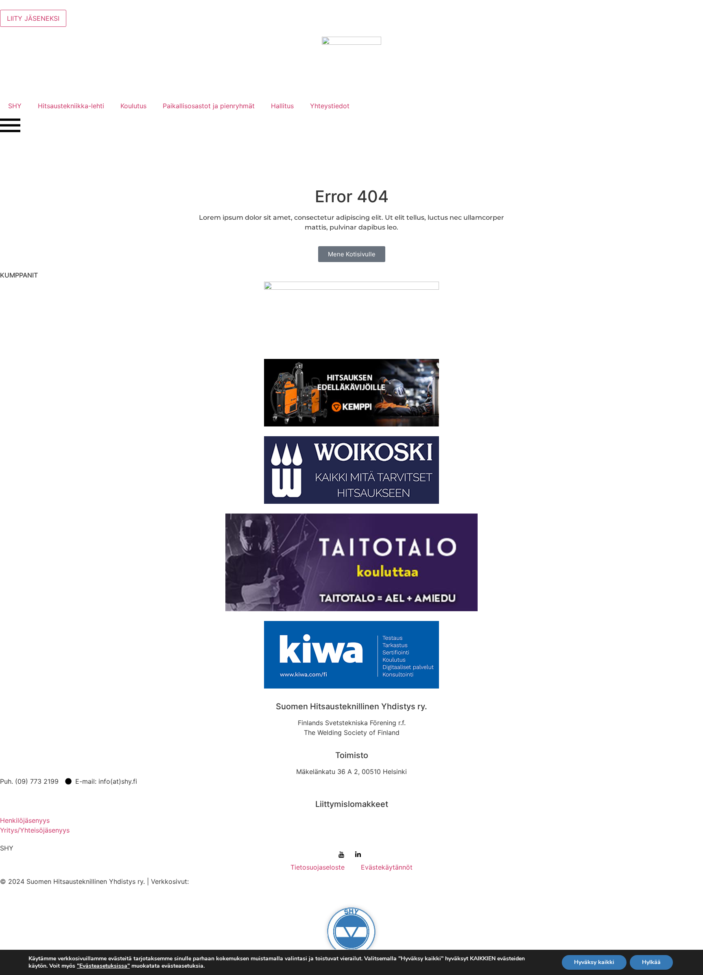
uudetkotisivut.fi (215, 881)
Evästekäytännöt (387, 867)
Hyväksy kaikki (594, 962)
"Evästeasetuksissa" (103, 966)
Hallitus (282, 106)
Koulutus (133, 106)
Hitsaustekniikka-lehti (71, 106)
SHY (15, 106)
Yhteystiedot (329, 106)
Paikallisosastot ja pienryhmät (209, 106)
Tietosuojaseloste (317, 867)
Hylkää (651, 962)
